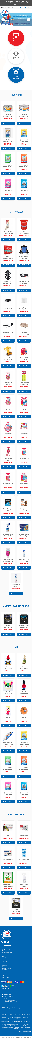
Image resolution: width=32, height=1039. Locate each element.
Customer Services (6, 975)
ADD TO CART (9, 123)
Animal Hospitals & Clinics (7, 952)
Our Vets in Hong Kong (6, 949)
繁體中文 (24, 1031)
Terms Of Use (4, 1037)
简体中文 (29, 1031)
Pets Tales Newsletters (6, 968)
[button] (30, 19)
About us (4, 948)
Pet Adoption (4, 969)
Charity (3, 967)
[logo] (5, 13)
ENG (20, 1031)
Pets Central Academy (6, 955)
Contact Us (4, 958)
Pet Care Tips (4, 965)
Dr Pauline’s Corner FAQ (7, 964)
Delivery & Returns (5, 977)
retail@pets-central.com (9, 996)
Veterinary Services (6, 953)
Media (3, 956)
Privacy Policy (10, 1037)
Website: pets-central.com (7, 7)
